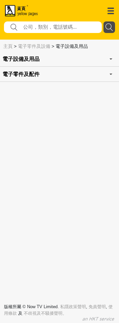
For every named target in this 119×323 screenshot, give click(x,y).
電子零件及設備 (34, 46)
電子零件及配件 (21, 74)
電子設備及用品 (21, 59)
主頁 (8, 46)
